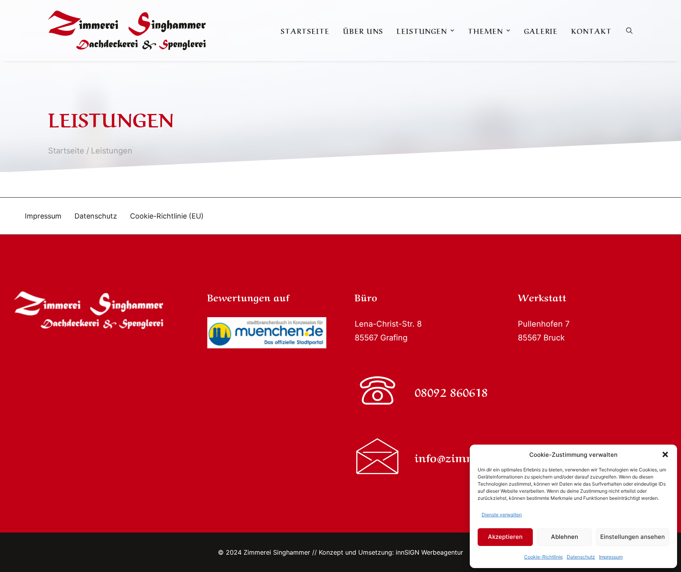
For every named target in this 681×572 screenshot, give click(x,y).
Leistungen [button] (421, 30)
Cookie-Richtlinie (543, 557)
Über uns (363, 30)
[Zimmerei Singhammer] (127, 30)
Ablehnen (564, 536)
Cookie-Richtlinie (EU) (167, 216)
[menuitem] (305, 30)
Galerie (541, 30)
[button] (665, 454)
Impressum (611, 557)
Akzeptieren (505, 536)
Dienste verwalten (502, 515)
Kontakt (591, 30)
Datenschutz (581, 557)
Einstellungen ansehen (632, 536)
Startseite (305, 30)
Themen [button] (485, 30)
